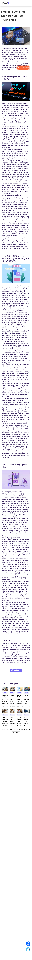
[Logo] (5, 3)
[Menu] (16, 3)
